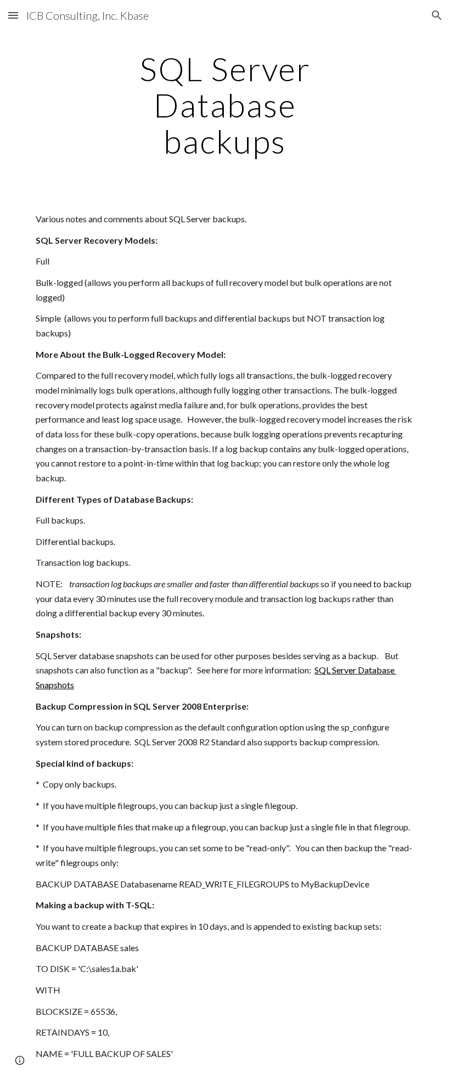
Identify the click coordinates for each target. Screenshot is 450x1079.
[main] (225, 105)
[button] (13, 15)
